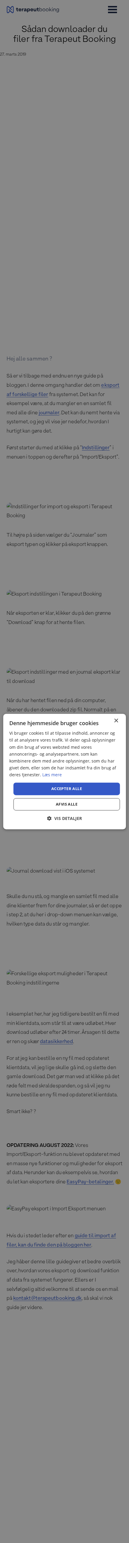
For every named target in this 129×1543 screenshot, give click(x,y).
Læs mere (52, 774)
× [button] (116, 721)
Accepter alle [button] (66, 788)
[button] (64, 818)
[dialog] (64, 771)
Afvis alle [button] (66, 804)
